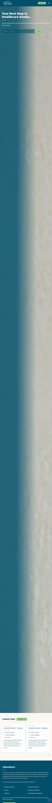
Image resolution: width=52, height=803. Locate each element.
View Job (6, 747)
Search (38, 31)
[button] (49, 3)
